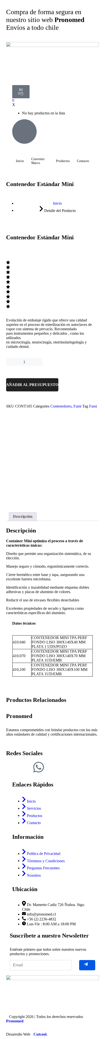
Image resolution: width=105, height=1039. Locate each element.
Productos (63, 161)
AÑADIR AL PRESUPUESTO (32, 385)
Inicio (20, 161)
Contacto (83, 161)
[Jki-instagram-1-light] (25, 767)
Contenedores (61, 406)
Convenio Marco (37, 161)
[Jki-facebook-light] (12, 767)
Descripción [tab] (22, 516)
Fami (77, 406)
